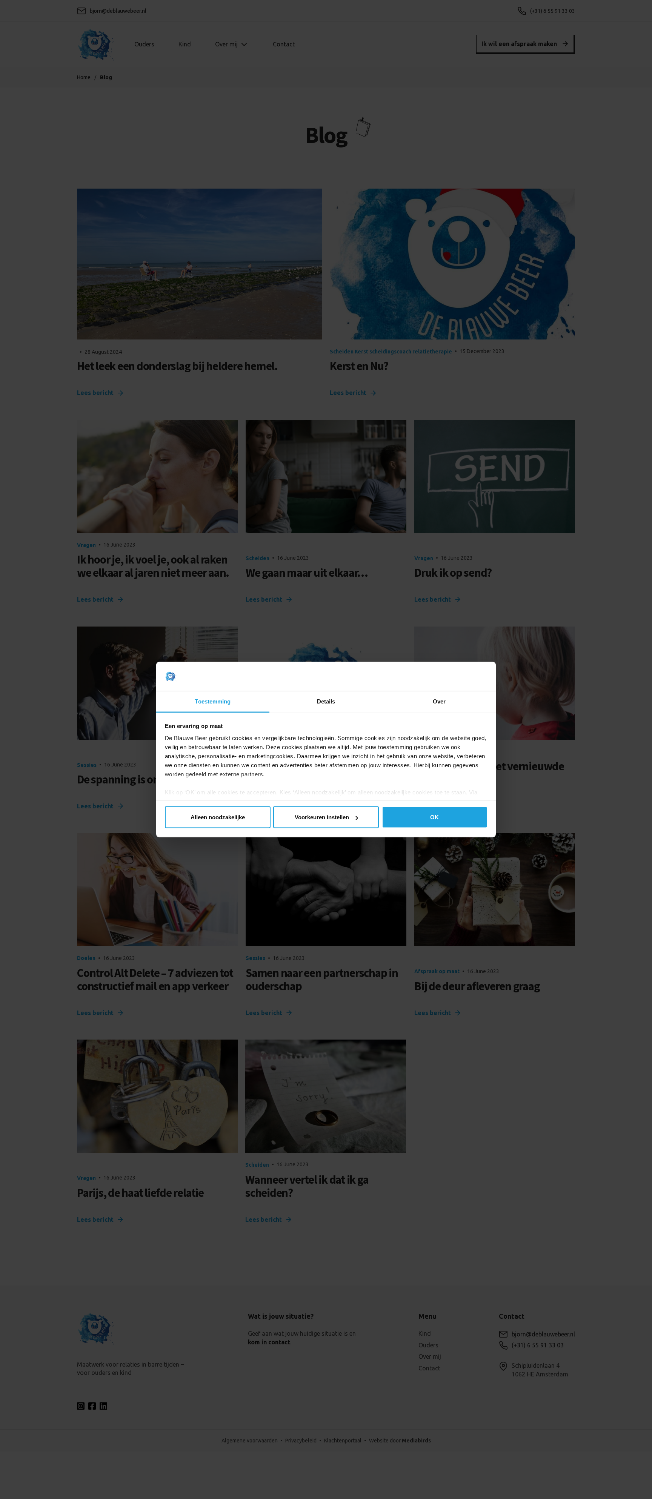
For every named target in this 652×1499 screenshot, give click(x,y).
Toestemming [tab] (213, 701)
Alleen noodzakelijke (218, 817)
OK (434, 817)
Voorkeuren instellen (322, 817)
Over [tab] (439, 701)
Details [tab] (326, 701)
